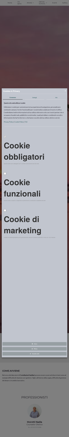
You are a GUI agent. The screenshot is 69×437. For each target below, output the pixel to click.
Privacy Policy (9, 122)
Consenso (13, 97)
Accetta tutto (35, 354)
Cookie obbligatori (24, 151)
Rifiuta (35, 349)
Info (56, 97)
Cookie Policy (19, 122)
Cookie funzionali (22, 187)
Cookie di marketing (22, 224)
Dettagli (34, 97)
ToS (26, 122)
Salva (35, 344)
